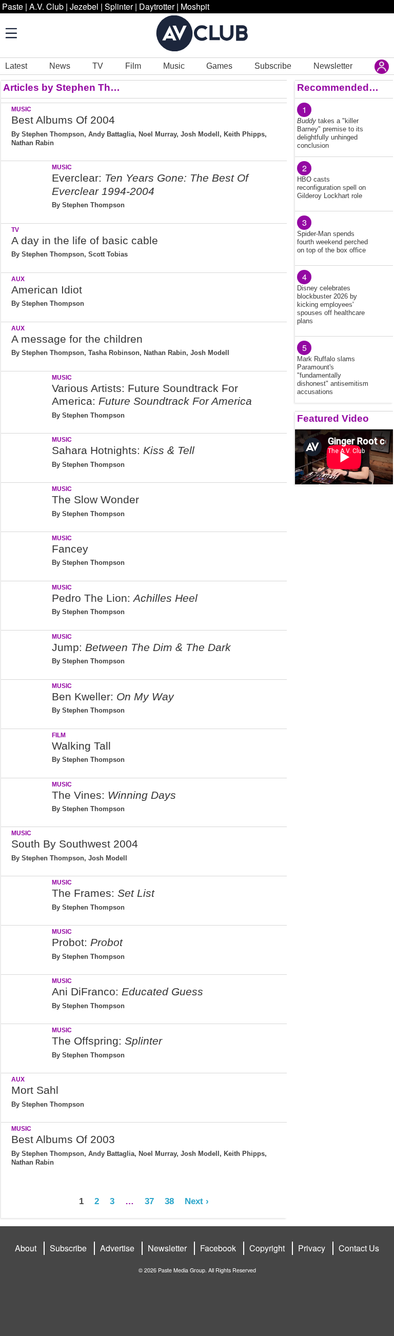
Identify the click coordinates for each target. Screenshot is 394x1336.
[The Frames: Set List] (25, 898)
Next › (197, 1201)
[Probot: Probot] (25, 948)
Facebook (218, 1248)
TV (97, 66)
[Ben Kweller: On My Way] (25, 702)
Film (133, 66)
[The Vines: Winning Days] (25, 800)
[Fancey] (25, 554)
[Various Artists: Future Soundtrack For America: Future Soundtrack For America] (25, 400)
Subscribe (272, 66)
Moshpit (195, 6)
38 (169, 1201)
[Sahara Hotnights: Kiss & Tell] (25, 456)
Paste (12, 6)
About (25, 1248)
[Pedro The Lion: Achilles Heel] (25, 603)
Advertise (117, 1248)
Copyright (267, 1248)
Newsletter (332, 66)
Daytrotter (156, 6)
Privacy (311, 1248)
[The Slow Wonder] (25, 505)
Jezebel (84, 6)
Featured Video (333, 418)
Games (219, 66)
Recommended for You (338, 87)
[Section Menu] (10, 33)
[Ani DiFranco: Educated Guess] (25, 997)
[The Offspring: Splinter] (25, 1046)
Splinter (119, 6)
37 (149, 1201)
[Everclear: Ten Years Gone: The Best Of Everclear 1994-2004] (25, 190)
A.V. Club (46, 6)
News (59, 66)
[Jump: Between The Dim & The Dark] (25, 653)
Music (174, 66)
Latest (16, 66)
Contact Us (359, 1248)
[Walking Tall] (25, 751)
